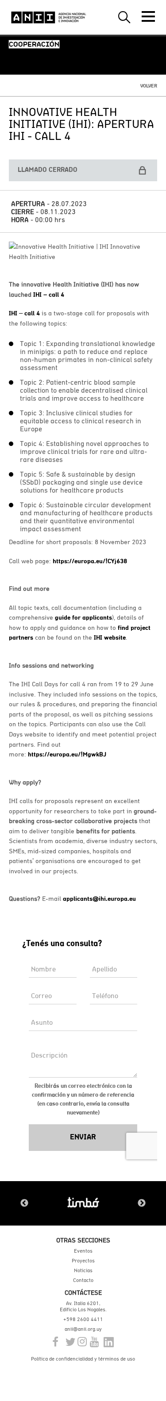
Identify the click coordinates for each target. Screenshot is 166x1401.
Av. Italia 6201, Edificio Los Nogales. (83, 1306)
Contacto (83, 1280)
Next (141, 1203)
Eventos (83, 1251)
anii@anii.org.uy (83, 1329)
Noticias (83, 1270)
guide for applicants (83, 617)
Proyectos (83, 1261)
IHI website (110, 637)
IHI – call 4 (48, 295)
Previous (24, 1203)
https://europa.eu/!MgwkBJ (67, 754)
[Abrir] (148, 16)
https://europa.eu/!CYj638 (90, 561)
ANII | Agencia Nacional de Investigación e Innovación (48, 17)
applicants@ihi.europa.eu (99, 899)
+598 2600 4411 (83, 1319)
